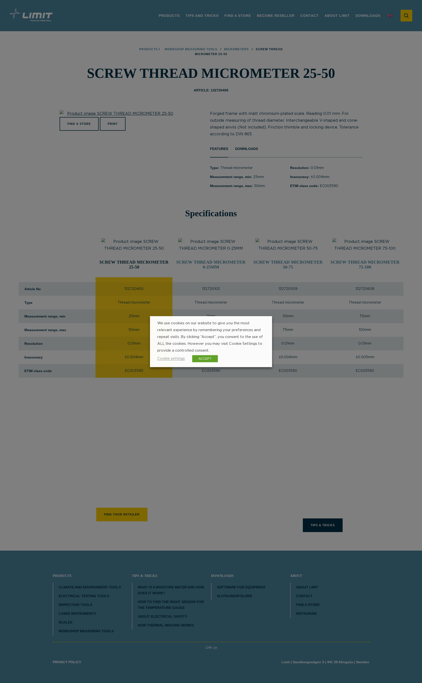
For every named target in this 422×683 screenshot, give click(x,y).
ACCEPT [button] (205, 358)
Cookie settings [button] (171, 358)
